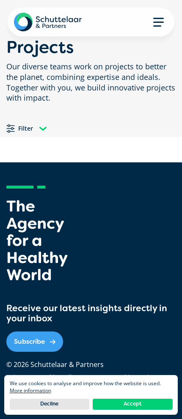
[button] (158, 22)
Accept (132, 403)
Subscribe (29, 341)
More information (30, 390)
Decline (49, 403)
